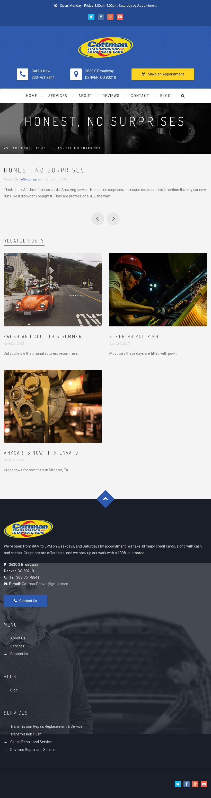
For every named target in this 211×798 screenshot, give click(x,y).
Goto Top (105, 499)
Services (57, 95)
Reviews (111, 95)
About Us (17, 638)
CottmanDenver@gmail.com (45, 584)
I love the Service (113, 218)
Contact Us (28, 601)
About (85, 95)
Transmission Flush (25, 734)
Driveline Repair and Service (32, 750)
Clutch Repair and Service (31, 742)
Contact (140, 95)
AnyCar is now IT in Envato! (42, 453)
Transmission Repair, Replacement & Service (46, 726)
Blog (165, 95)
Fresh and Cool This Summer (43, 336)
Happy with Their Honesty (97, 218)
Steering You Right (135, 336)
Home (31, 95)
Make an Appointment (166, 74)
